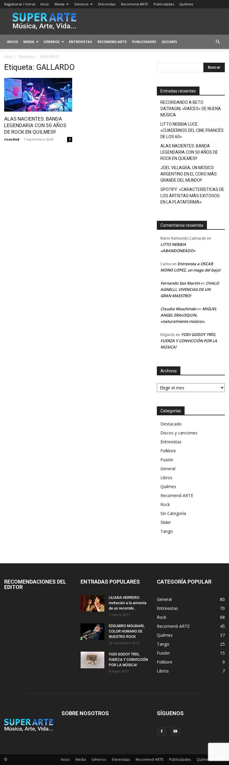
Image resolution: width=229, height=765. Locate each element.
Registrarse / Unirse (19, 4)
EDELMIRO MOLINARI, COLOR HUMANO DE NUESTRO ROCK (127, 631)
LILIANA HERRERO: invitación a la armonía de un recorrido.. (127, 603)
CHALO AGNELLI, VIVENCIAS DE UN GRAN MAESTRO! (189, 289)
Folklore (168, 451)
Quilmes (186, 4)
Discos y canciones (178, 433)
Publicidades (164, 4)
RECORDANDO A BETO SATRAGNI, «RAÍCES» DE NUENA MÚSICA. (190, 108)
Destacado (171, 424)
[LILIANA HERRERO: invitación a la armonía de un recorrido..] (92, 603)
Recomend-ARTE (134, 4)
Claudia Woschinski (178, 308)
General (167, 468)
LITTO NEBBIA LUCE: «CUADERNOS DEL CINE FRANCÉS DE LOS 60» (192, 130)
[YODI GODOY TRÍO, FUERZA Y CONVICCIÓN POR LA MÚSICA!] (92, 660)
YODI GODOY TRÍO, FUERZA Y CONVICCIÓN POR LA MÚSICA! (188, 341)
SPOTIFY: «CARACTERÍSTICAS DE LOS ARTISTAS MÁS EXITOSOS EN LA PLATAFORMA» (192, 195)
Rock (165, 504)
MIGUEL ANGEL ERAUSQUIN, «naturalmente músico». (188, 315)
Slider (165, 522)
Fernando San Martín (180, 283)
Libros (166, 477)
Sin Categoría (173, 513)
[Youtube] (175, 731)
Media (59, 4)
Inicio (44, 4)
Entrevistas (106, 4)
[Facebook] (161, 731)
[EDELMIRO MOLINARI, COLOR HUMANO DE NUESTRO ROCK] (92, 631)
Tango (166, 531)
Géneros (81, 4)
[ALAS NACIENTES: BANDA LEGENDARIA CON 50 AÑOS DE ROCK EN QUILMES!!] (38, 95)
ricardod (11, 139)
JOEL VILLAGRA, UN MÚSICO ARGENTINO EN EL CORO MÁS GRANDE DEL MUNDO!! (188, 174)
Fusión (166, 459)
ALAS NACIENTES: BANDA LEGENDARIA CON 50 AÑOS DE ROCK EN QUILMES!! (35, 125)
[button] (218, 42)
